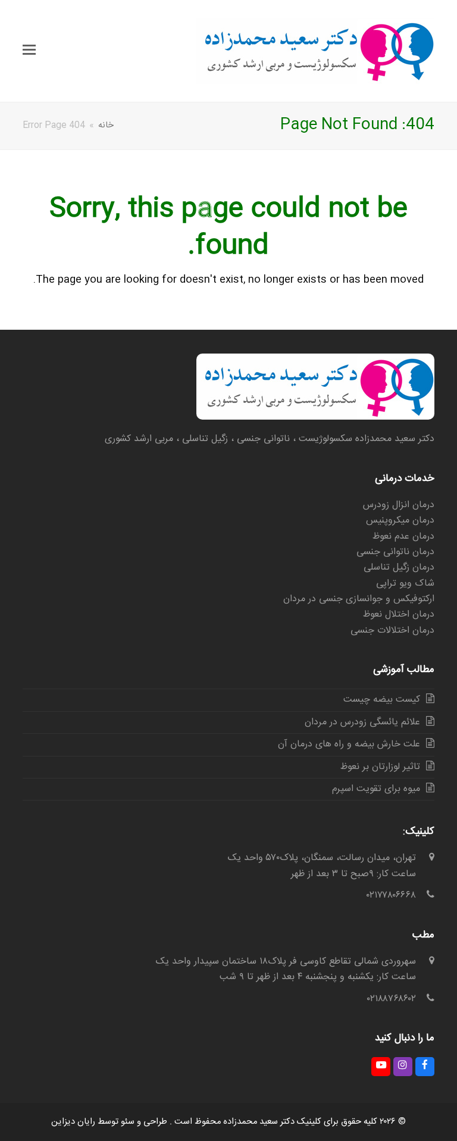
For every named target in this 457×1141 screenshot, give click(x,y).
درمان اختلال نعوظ (398, 615)
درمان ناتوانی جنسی (395, 552)
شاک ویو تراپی (405, 584)
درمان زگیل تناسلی (399, 567)
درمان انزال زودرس (398, 505)
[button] (29, 51)
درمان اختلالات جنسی (392, 631)
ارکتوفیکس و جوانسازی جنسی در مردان (358, 599)
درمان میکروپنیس (400, 520)
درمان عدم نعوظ (403, 537)
